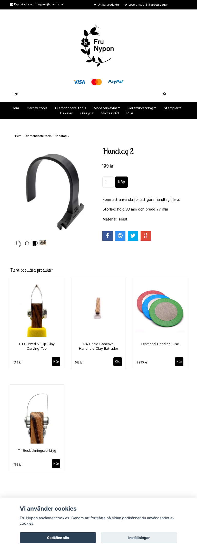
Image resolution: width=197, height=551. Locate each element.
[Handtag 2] (55, 192)
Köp (179, 361)
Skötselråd (110, 113)
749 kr (79, 362)
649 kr (18, 362)
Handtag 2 (63, 136)
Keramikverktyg (140, 108)
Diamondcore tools (70, 108)
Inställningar (139, 538)
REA (129, 113)
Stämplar (171, 108)
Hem (15, 108)
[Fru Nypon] (98, 44)
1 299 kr (142, 362)
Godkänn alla (58, 538)
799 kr (18, 464)
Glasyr (85, 113)
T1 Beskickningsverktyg (37, 450)
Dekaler (66, 113)
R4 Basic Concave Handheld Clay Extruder (98, 346)
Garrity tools (37, 108)
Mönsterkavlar (105, 108)
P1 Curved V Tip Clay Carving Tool (37, 346)
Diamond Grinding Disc (160, 344)
